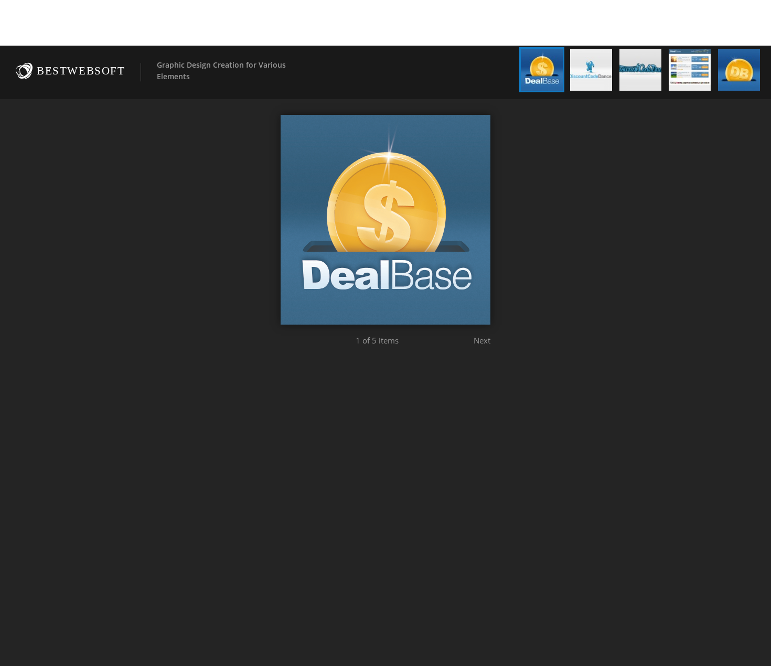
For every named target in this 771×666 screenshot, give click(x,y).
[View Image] (541, 69)
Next (482, 340)
